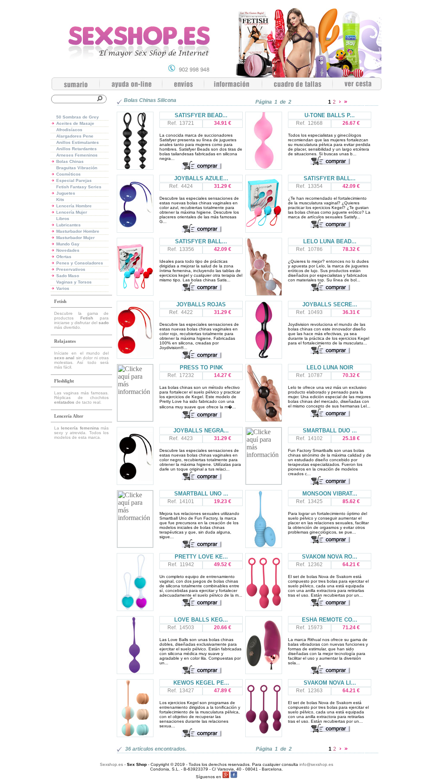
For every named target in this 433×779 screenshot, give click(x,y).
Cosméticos (68, 174)
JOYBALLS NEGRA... (201, 430)
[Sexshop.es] (216, 75)
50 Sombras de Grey (77, 117)
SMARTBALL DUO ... (330, 430)
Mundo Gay (67, 244)
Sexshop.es (111, 764)
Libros (62, 218)
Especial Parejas (74, 180)
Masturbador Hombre (77, 231)
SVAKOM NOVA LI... (330, 683)
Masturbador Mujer (75, 237)
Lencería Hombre (74, 206)
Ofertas (63, 256)
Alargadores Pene (74, 136)
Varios (62, 288)
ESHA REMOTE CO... (329, 620)
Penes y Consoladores (79, 263)
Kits (60, 199)
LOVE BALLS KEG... (201, 620)
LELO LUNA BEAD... (329, 241)
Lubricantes (68, 225)
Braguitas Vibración (76, 167)
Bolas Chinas (70, 161)
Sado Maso (67, 275)
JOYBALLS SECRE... (329, 304)
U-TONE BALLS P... (329, 115)
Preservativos (70, 269)
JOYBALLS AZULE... (201, 178)
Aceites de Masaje (75, 123)
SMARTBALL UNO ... (201, 493)
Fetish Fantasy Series (78, 186)
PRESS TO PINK (201, 367)
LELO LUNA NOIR (330, 367)
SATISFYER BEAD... (201, 115)
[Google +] (225, 776)
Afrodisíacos (69, 129)
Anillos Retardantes (76, 148)
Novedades (67, 250)
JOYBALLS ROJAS (201, 304)
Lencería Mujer (71, 212)
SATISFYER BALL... (330, 178)
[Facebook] (233, 776)
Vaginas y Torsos (74, 282)
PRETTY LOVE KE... (201, 556)
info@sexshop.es (316, 764)
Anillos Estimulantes (77, 142)
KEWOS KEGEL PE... (201, 683)
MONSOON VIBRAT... (329, 493)
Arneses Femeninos (77, 155)
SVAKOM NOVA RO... (329, 556)
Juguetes (65, 193)
